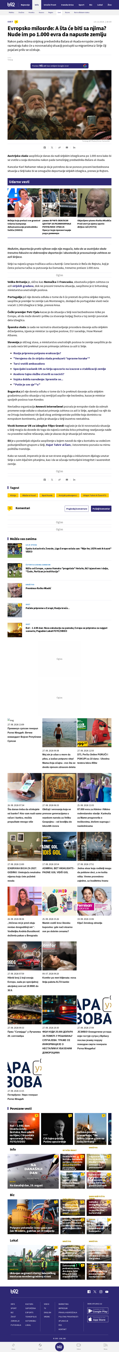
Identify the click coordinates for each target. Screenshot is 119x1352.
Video (46, 1304)
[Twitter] (94, 1291)
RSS (60, 1325)
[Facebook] (89, 1291)
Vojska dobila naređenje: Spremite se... (38, 379)
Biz (12, 1312)
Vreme (47, 1316)
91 (19, 585)
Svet (10, 21)
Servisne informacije (95, 1266)
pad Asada (47, 495)
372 (19, 545)
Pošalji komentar (101, 508)
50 (19, 565)
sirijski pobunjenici (68, 495)
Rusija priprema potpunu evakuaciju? (37, 353)
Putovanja (16, 1325)
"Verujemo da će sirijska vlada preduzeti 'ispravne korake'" (51, 358)
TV (45, 1308)
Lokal (28, 1325)
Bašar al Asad (29, 495)
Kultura (29, 1304)
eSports (29, 1312)
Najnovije (25, 4)
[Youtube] (106, 1291)
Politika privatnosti (68, 1316)
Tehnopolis (30, 1316)
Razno (13, 1182)
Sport (14, 1308)
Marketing (64, 1304)
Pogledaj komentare (76, 508)
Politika (93, 1171)
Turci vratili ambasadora (29, 363)
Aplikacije (63, 1321)
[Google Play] (97, 1311)
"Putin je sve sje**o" (26, 384)
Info (13, 1304)
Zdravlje (15, 1321)
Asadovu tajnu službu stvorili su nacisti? (38, 374)
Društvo (30, 584)
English (47, 1312)
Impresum (63, 1308)
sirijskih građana (23, 286)
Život (13, 1316)
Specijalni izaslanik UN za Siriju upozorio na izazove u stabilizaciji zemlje (59, 369)
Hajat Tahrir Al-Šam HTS (95, 495)
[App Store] (97, 1319)
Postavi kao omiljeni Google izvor (50, 65)
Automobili (30, 1321)
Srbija (92, 1219)
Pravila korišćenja (68, 1312)
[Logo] (11, 5)
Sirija (13, 495)
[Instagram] (100, 1291)
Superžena (30, 1308)
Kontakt (63, 1329)
